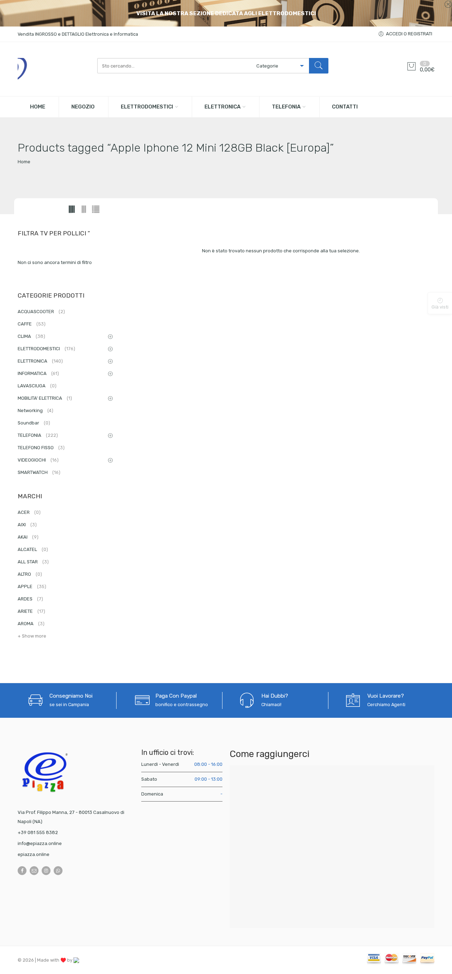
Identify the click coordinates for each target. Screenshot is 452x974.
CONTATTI (345, 107)
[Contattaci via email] (34, 870)
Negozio (83, 107)
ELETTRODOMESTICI (147, 107)
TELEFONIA (286, 107)
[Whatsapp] (58, 870)
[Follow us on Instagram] (46, 870)
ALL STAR (33, 561)
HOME (37, 107)
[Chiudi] (448, 4)
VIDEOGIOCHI (38, 460)
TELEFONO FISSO (41, 447)
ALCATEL (33, 549)
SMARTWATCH (39, 472)
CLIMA (31, 336)
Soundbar (34, 423)
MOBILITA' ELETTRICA (45, 398)
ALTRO (30, 574)
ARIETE (31, 611)
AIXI (27, 524)
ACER (29, 512)
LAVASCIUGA (37, 385)
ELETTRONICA (222, 107)
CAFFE (32, 324)
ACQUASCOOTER (41, 311)
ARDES (30, 599)
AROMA (31, 623)
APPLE (32, 586)
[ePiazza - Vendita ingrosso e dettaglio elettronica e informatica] (54, 69)
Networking (35, 410)
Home (24, 161)
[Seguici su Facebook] (22, 870)
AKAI (28, 537)
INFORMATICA (38, 373)
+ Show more (32, 636)
